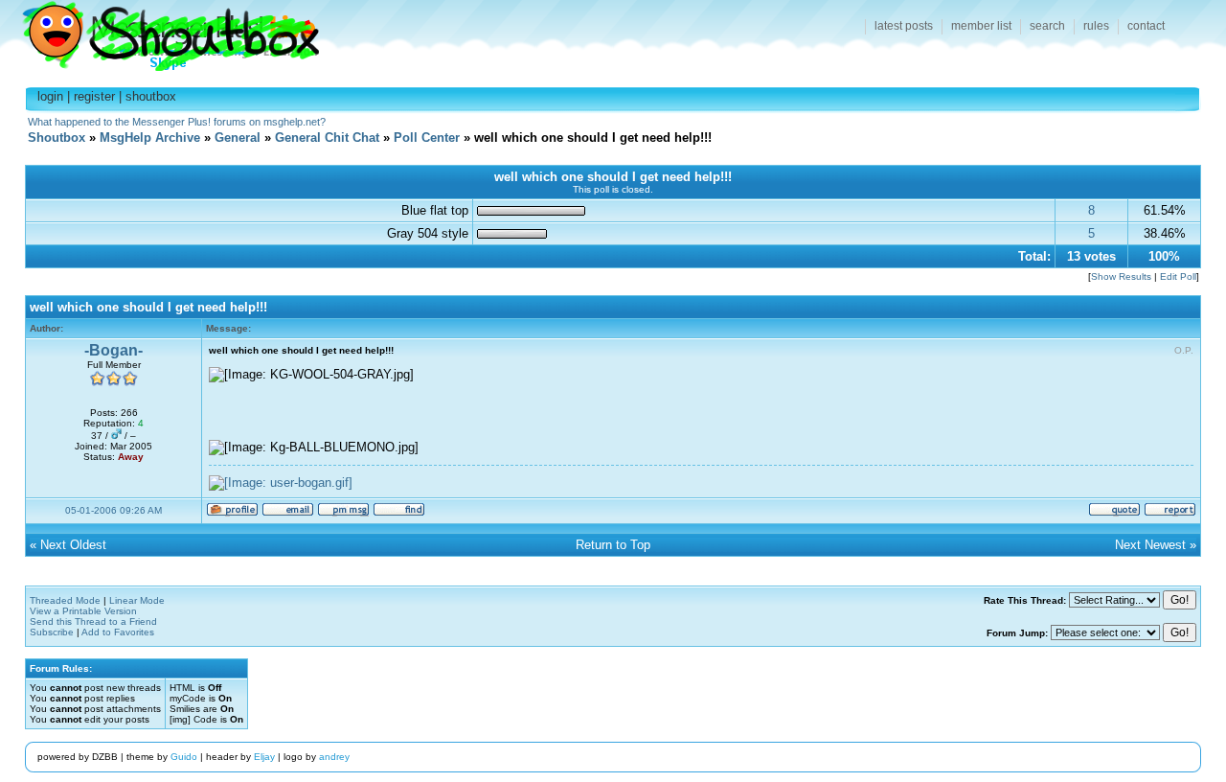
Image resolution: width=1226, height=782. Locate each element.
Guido (183, 756)
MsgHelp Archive (150, 137)
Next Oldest (73, 545)
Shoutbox (159, 31)
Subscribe (52, 632)
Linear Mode (137, 600)
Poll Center (427, 137)
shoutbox (150, 96)
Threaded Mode (65, 600)
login (50, 96)
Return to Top (613, 545)
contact (1146, 26)
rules (1096, 26)
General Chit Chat (327, 137)
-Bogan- (113, 350)
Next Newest (1150, 545)
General (238, 137)
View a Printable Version (83, 611)
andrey (334, 756)
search (1047, 26)
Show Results (1121, 276)
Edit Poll (1178, 276)
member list (981, 26)
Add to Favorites (117, 632)
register (94, 96)
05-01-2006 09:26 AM (113, 510)
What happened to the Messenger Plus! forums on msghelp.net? (177, 121)
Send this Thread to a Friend (93, 621)
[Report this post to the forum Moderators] (1170, 513)
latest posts (903, 26)
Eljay (264, 756)
